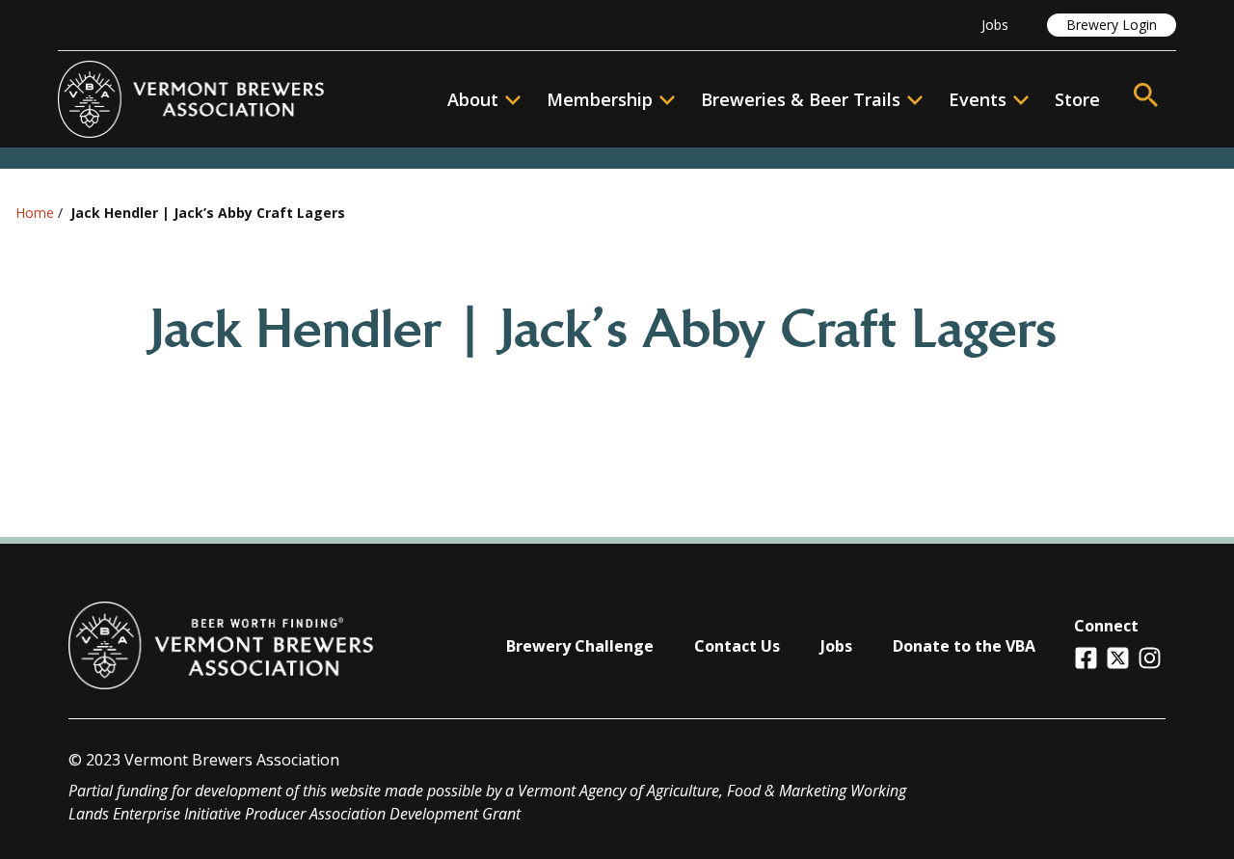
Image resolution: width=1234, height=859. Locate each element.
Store (1077, 99)
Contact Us (737, 646)
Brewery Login (1111, 24)
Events (977, 99)
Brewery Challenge (580, 646)
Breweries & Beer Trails (800, 99)
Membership (600, 99)
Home (34, 212)
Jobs (994, 24)
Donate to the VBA (964, 646)
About (472, 99)
